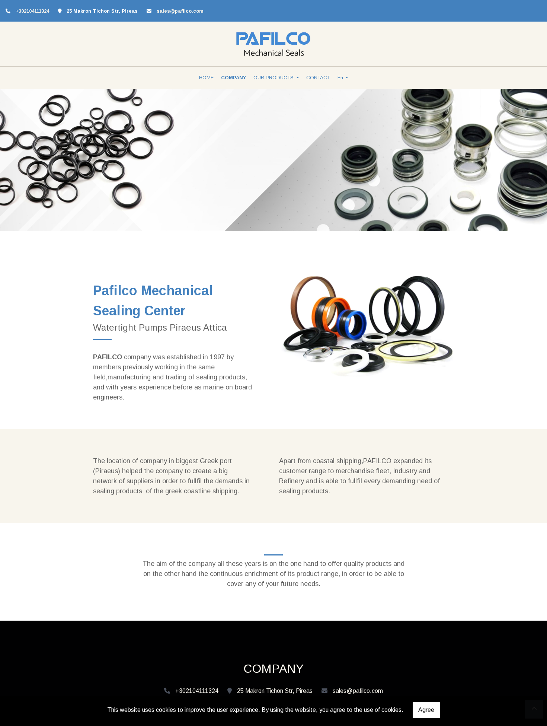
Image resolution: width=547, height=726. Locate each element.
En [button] (341, 77)
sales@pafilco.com (180, 11)
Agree (426, 710)
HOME (206, 77)
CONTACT (318, 77)
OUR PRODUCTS (274, 77)
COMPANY (233, 77)
